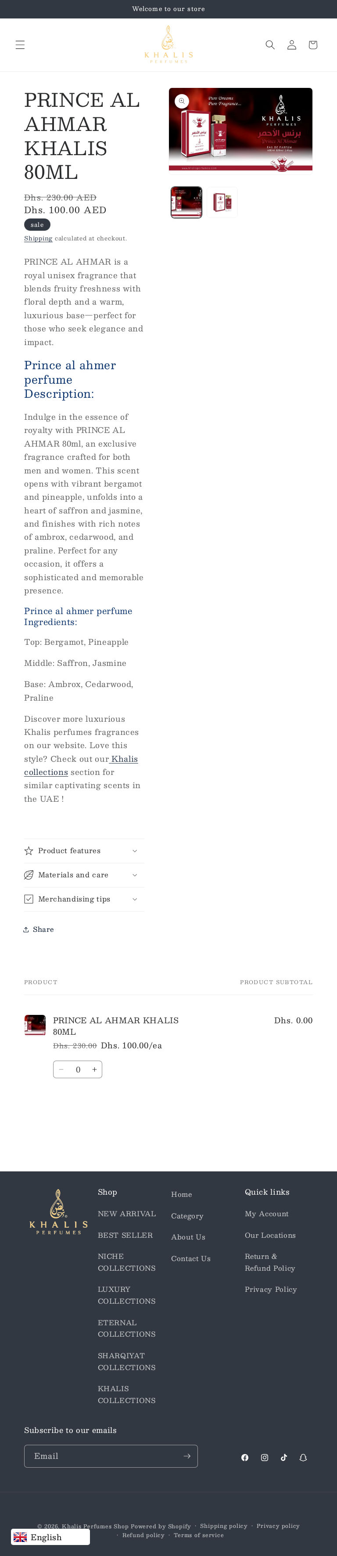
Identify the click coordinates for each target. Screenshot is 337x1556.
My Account (267, 1213)
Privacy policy (278, 1526)
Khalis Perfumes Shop (95, 1526)
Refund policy (143, 1535)
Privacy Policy (271, 1289)
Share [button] (43, 929)
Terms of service (199, 1535)
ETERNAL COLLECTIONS (127, 1328)
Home (181, 1194)
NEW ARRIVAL (127, 1213)
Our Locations (271, 1235)
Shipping (38, 238)
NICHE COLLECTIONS (127, 1262)
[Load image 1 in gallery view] (186, 202)
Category (187, 1216)
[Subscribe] (186, 1456)
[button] (20, 44)
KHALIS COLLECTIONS (127, 1394)
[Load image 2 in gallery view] (222, 202)
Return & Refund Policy (270, 1262)
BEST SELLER (125, 1235)
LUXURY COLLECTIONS (127, 1295)
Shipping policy (223, 1526)
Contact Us (191, 1258)
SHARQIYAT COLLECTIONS (127, 1361)
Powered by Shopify (161, 1526)
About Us (188, 1237)
